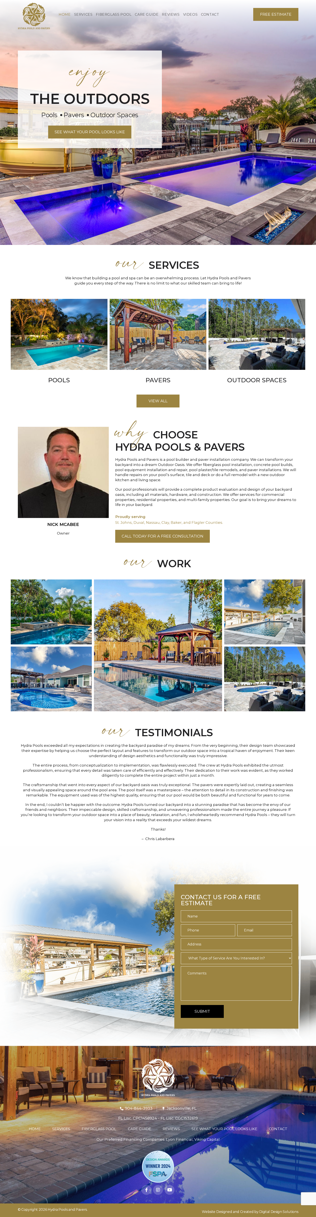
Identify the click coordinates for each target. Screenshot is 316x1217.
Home (35, 1129)
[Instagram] (158, 1190)
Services (61, 1129)
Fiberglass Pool (99, 1129)
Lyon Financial (179, 1139)
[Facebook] (146, 1190)
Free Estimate (275, 14)
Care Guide (139, 1129)
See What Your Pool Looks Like (224, 1129)
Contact (278, 1129)
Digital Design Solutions (278, 1212)
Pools (59, 380)
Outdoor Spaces (257, 380)
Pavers (158, 380)
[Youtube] (170, 1190)
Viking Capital (207, 1139)
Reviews (171, 1129)
